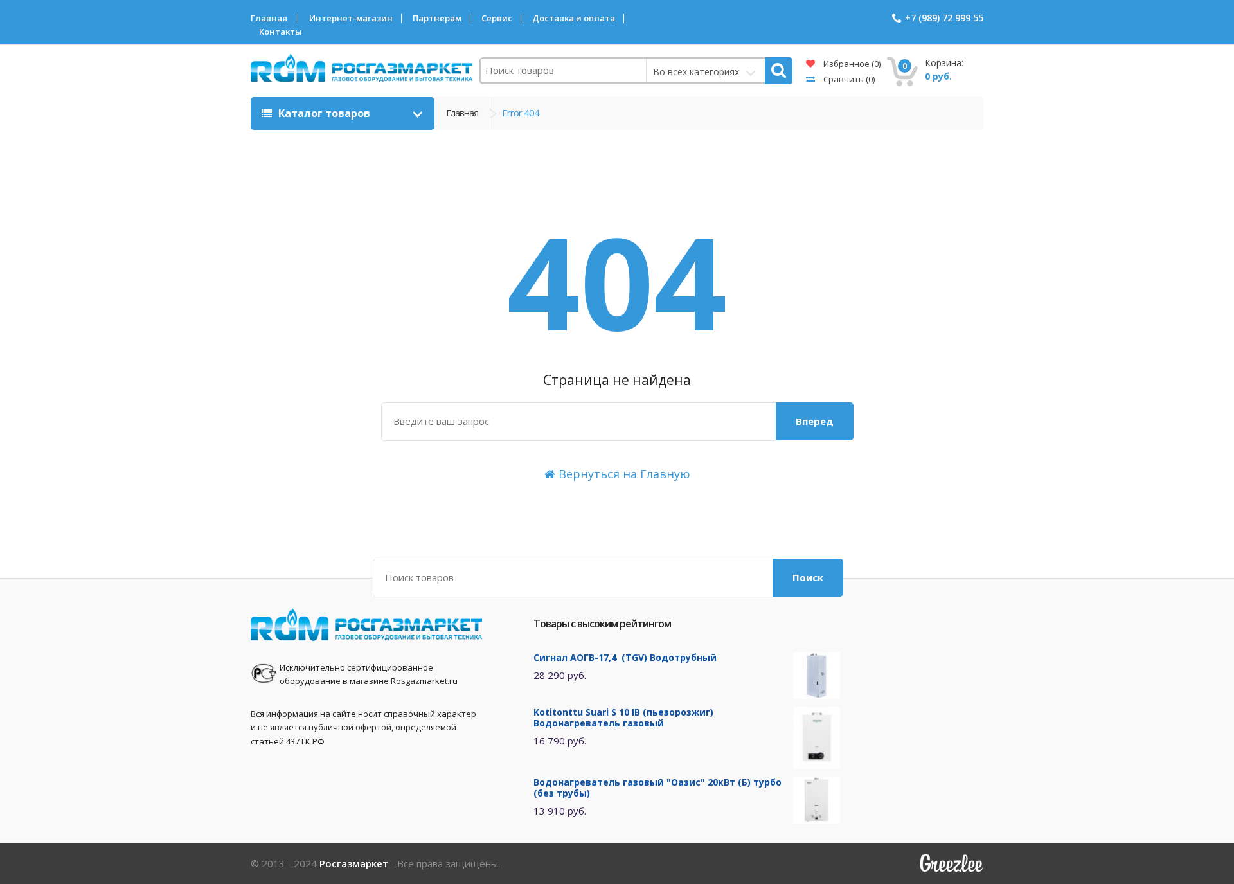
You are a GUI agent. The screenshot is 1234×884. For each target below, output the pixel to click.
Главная (269, 18)
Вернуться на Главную (622, 474)
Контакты (280, 32)
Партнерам (437, 18)
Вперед (815, 421)
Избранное (851, 63)
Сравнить (848, 79)
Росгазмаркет (353, 863)
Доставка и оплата (573, 18)
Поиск (807, 577)
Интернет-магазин (351, 18)
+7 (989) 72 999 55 (944, 18)
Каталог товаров (324, 113)
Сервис (496, 18)
